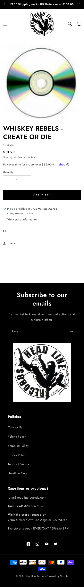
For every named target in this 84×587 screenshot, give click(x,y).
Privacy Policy (17, 455)
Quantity (8, 172)
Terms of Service (19, 464)
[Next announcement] (79, 4)
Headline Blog (17, 473)
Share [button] (11, 243)
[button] (5, 23)
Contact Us (15, 427)
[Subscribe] (71, 331)
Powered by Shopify (57, 576)
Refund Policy (17, 436)
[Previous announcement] (4, 4)
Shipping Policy (18, 446)
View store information (22, 219)
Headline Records (36, 576)
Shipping (8, 157)
